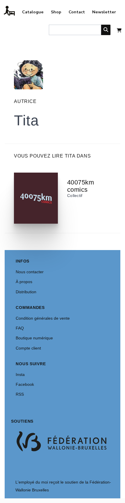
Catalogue (33, 12)
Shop (56, 12)
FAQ (20, 328)
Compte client (28, 348)
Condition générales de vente (43, 318)
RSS (20, 394)
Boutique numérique (34, 338)
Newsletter (104, 12)
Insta (20, 374)
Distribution (26, 292)
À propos (24, 281)
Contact (77, 12)
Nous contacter (30, 271)
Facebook (25, 384)
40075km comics (80, 186)
